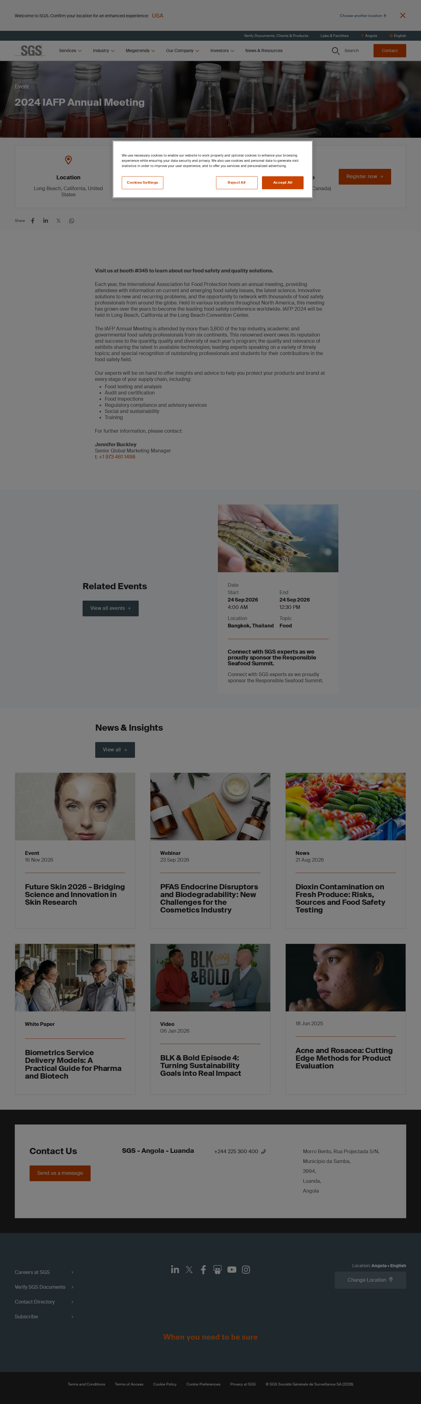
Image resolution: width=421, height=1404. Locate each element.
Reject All (237, 182)
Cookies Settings (142, 182)
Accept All (282, 182)
